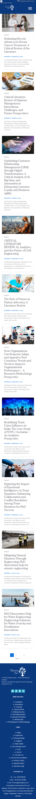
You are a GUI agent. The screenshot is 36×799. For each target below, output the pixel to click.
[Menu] (30, 8)
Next (18, 659)
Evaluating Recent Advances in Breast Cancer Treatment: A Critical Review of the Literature (17, 45)
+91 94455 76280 (6, 3)
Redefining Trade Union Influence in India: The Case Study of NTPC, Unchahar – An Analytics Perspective (17, 430)
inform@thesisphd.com (25, 1)
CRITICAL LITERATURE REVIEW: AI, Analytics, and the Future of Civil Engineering (17, 247)
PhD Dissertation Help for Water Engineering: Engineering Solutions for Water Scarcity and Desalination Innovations (17, 622)
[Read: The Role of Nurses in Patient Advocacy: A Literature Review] (18, 283)
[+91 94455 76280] (1, 1)
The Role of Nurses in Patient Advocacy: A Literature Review (17, 302)
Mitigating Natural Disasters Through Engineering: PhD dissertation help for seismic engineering (16, 562)
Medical (6, 35)
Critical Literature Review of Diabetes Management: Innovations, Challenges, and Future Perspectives (16, 105)
